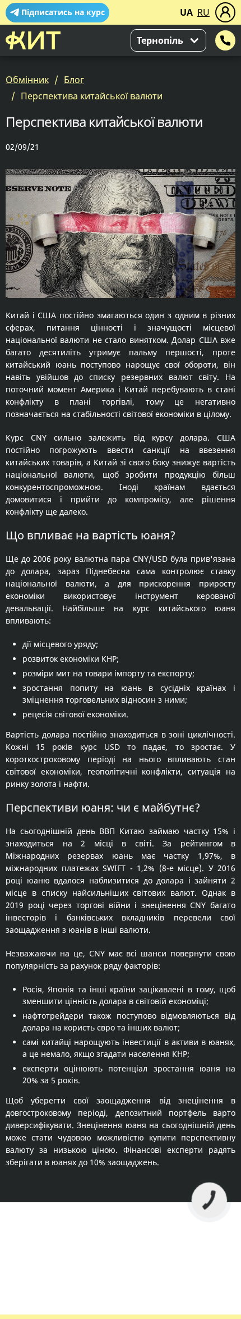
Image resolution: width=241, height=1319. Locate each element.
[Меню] (225, 12)
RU (203, 12)
